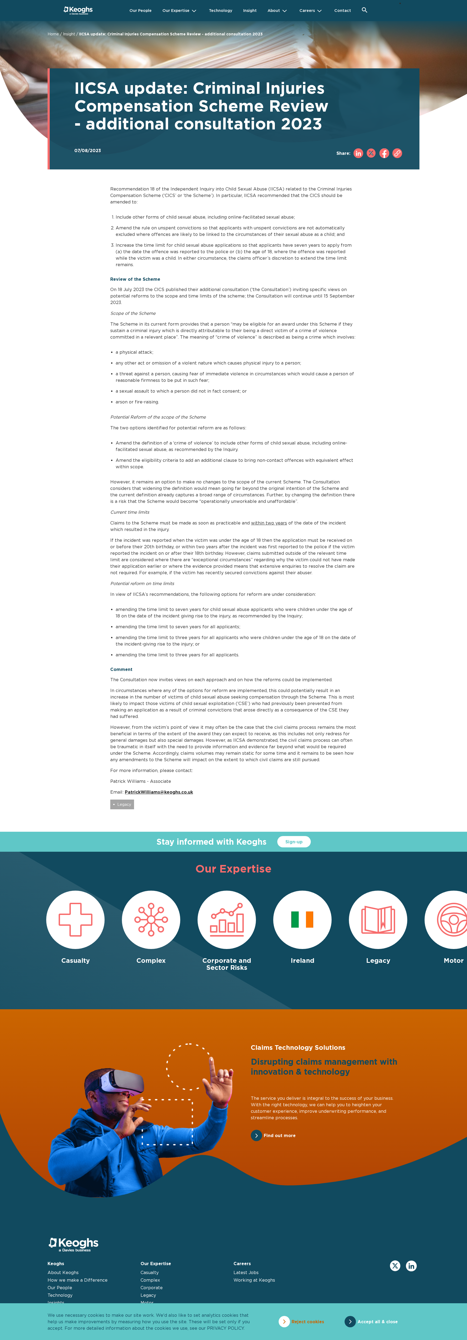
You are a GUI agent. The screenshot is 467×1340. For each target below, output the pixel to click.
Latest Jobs (246, 1272)
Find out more (280, 1135)
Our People (60, 1287)
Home (53, 34)
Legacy (124, 804)
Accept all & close (378, 1321)
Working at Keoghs (254, 1280)
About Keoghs (63, 1272)
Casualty (150, 1272)
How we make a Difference (78, 1280)
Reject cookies (308, 1321)
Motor (147, 1302)
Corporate (152, 1287)
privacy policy (225, 1328)
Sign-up (294, 841)
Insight (69, 34)
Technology (60, 1295)
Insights (56, 1302)
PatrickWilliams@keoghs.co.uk (159, 792)
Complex (150, 1280)
